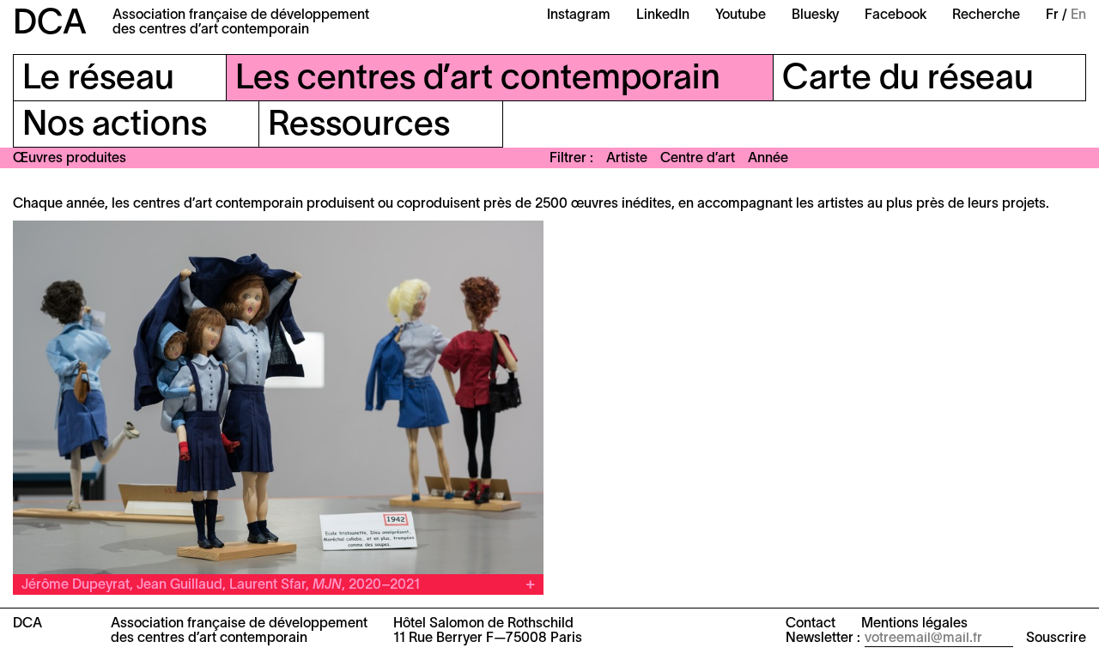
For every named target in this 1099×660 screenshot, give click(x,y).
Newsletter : (823, 639)
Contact (810, 624)
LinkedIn (662, 15)
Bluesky (815, 15)
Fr (1052, 15)
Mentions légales (914, 624)
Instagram (578, 15)
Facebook (895, 15)
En (1078, 15)
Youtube (740, 15)
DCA (50, 24)
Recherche (986, 15)
